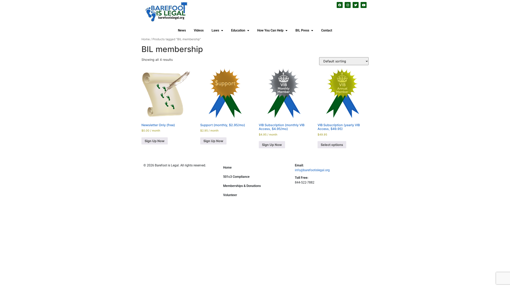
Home (145, 39)
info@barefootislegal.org (312, 170)
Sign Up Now (155, 141)
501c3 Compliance (236, 177)
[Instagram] (348, 5)
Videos (199, 30)
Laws (215, 30)
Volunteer (230, 195)
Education (238, 30)
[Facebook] (340, 5)
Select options (332, 145)
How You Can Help (270, 30)
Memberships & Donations (242, 186)
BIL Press (302, 30)
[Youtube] (364, 5)
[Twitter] (356, 5)
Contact (326, 30)
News (182, 30)
